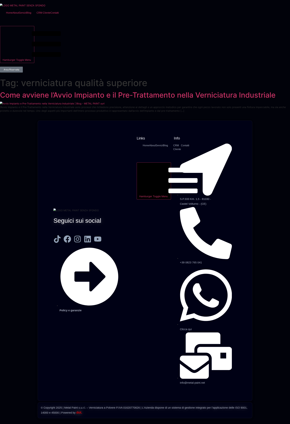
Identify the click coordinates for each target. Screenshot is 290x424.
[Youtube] (98, 239)
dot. (79, 412)
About (16, 12)
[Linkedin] (87, 239)
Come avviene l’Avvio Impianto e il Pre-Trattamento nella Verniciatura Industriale (138, 95)
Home (9, 12)
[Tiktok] (57, 239)
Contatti (54, 12)
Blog (28, 12)
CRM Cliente (43, 12)
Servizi (22, 12)
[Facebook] (67, 239)
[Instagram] (77, 239)
